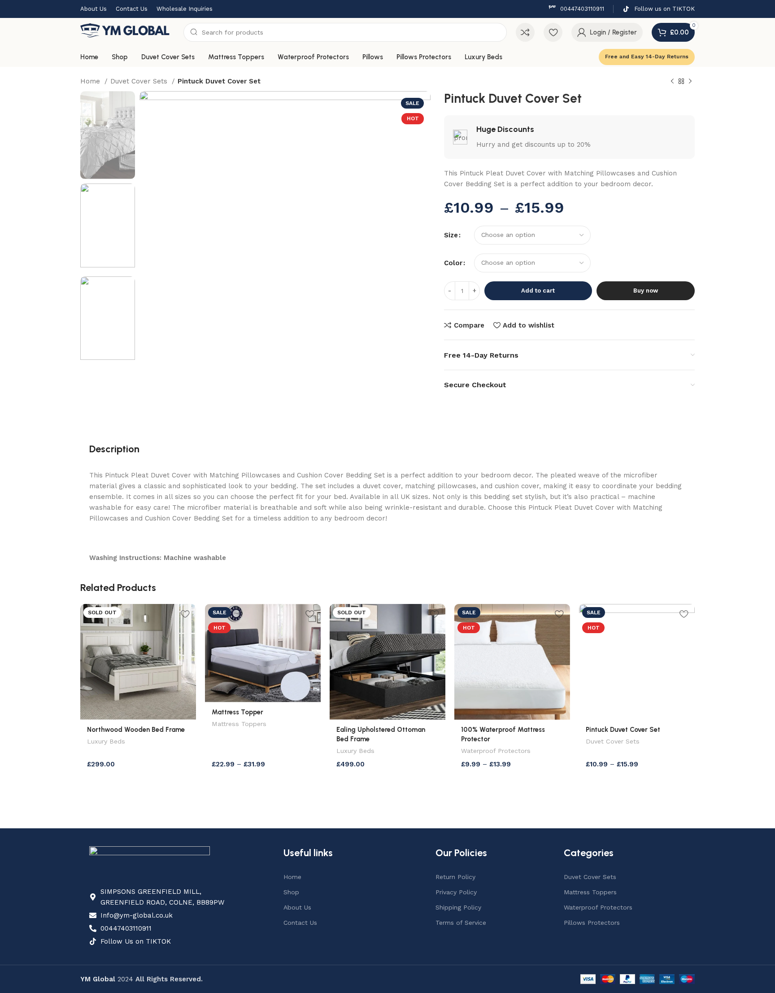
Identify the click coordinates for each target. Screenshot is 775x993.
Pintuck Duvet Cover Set (623, 730)
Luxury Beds (106, 741)
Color (453, 263)
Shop (291, 892)
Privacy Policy (456, 892)
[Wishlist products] (553, 32)
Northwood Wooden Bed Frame (136, 730)
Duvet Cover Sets (140, 81)
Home (91, 81)
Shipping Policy (458, 907)
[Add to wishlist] (185, 614)
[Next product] (690, 81)
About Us (297, 907)
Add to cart (538, 290)
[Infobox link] (576, 9)
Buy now (645, 290)
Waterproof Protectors (496, 750)
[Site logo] (127, 32)
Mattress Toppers (239, 723)
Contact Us (300, 922)
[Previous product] (672, 81)
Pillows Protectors (592, 922)
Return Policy (455, 876)
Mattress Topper (237, 712)
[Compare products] (525, 32)
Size (451, 235)
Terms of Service (460, 922)
